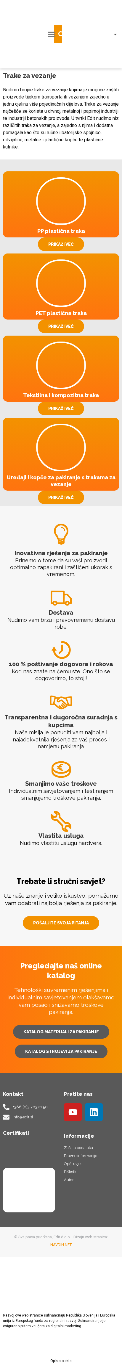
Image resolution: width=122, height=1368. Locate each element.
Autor (69, 1180)
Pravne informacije (80, 1155)
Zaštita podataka (78, 1147)
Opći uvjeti (73, 1164)
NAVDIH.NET (61, 1244)
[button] (61, 34)
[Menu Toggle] (51, 34)
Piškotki (70, 1172)
